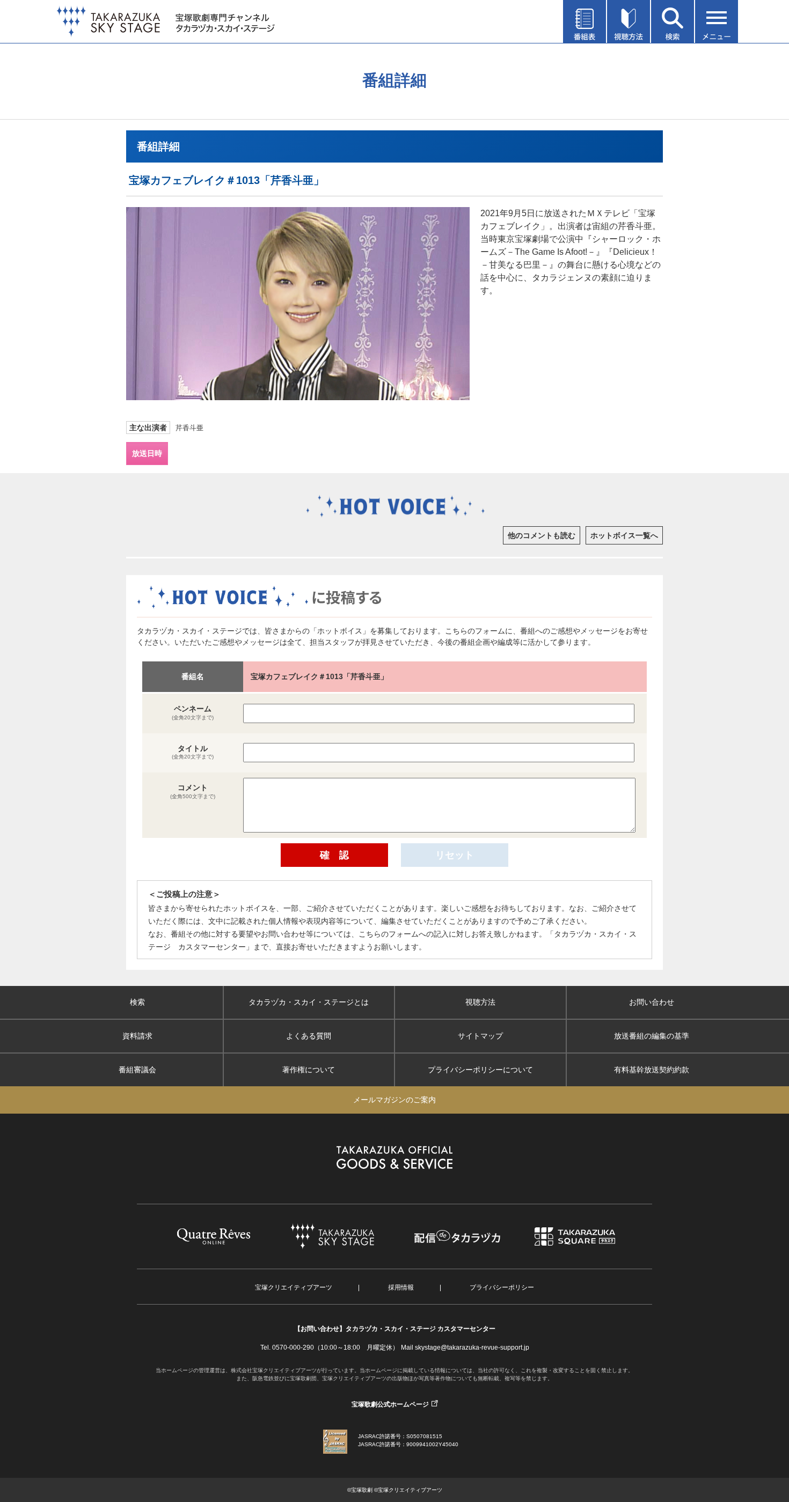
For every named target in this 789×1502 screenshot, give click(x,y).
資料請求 (137, 1036)
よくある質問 (308, 1036)
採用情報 (401, 1287)
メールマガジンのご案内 (394, 1099)
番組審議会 (137, 1069)
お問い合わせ (651, 1002)
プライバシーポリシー (502, 1287)
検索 (137, 1002)
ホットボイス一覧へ (624, 535)
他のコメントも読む (541, 535)
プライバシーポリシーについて (480, 1069)
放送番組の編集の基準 (651, 1036)
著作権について (308, 1069)
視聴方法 (480, 1002)
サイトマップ (480, 1036)
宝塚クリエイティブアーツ (293, 1287)
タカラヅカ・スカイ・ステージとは (309, 1002)
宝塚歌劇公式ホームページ (390, 1404)
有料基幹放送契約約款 (651, 1069)
